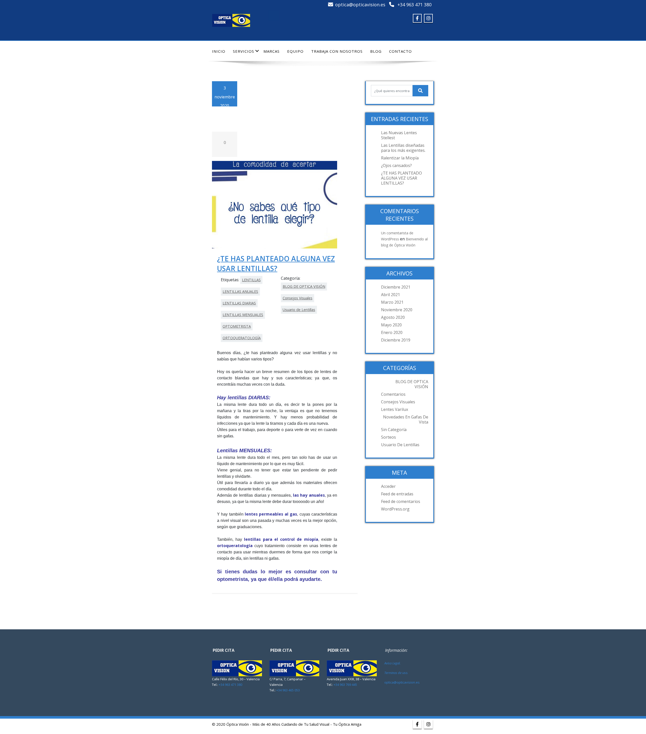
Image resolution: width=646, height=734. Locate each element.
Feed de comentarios (400, 501)
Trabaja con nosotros (337, 51)
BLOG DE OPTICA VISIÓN (304, 286)
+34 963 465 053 (288, 690)
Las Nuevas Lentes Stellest (399, 135)
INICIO (218, 51)
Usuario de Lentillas (299, 309)
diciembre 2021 (395, 287)
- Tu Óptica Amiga (345, 724)
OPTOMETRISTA (237, 326)
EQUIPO (295, 51)
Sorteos (388, 437)
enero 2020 (391, 332)
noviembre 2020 (396, 309)
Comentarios (393, 394)
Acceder (388, 486)
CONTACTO (400, 51)
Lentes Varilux (394, 409)
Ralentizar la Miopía (400, 157)
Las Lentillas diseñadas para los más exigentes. (403, 148)
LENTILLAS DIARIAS (239, 303)
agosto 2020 (393, 317)
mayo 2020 (391, 324)
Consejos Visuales (297, 298)
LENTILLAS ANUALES (240, 291)
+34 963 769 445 (345, 684)
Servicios (243, 51)
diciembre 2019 (395, 340)
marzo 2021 (392, 302)
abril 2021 (390, 294)
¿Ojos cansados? (396, 165)
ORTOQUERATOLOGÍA (242, 337)
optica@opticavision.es (360, 5)
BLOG (376, 51)
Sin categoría (394, 429)
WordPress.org (395, 509)
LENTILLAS (251, 279)
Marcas (271, 51)
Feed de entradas (397, 493)
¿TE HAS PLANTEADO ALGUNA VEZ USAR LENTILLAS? (276, 263)
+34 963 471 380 (414, 5)
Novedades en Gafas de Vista (405, 419)
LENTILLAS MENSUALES (243, 314)
